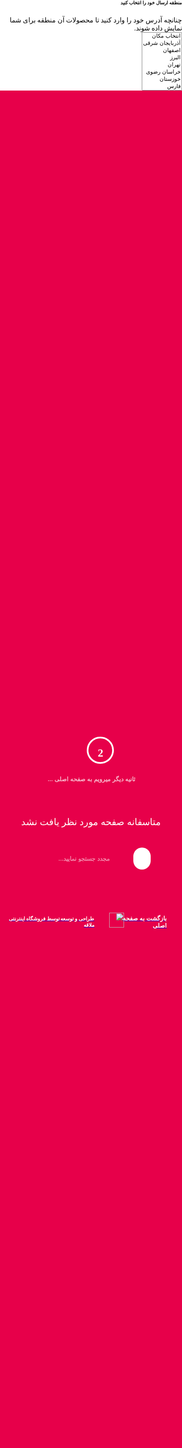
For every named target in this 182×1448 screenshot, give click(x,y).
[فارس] (162, 86)
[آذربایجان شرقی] (162, 43)
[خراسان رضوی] (162, 72)
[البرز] (162, 57)
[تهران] (162, 65)
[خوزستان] (162, 79)
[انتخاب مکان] (162, 36)
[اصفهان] (162, 50)
